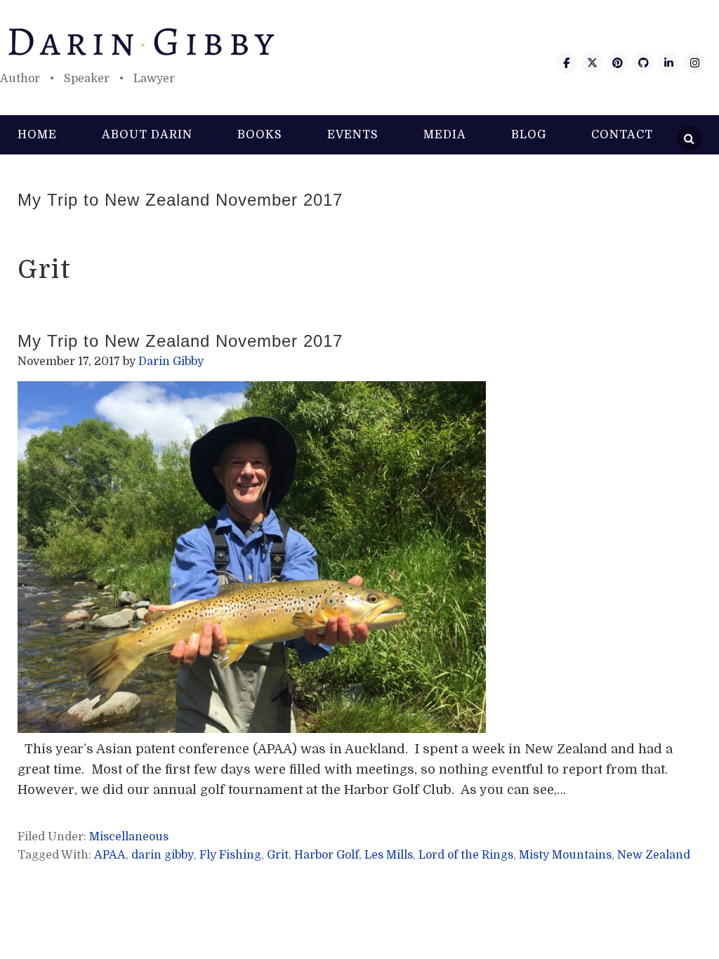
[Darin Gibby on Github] (643, 63)
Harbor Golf (326, 855)
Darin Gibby (359, 42)
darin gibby (162, 855)
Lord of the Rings (465, 855)
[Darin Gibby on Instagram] (694, 63)
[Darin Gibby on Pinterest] (617, 63)
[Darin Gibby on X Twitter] (591, 63)
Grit (278, 855)
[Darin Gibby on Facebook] (566, 63)
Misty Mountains (565, 855)
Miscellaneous (129, 837)
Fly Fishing (230, 855)
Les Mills (388, 855)
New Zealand (653, 855)
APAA (110, 855)
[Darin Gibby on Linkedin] (669, 63)
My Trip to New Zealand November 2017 (180, 199)
